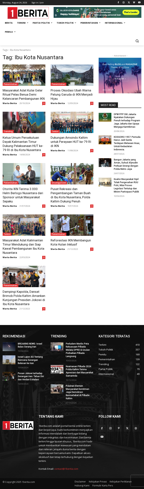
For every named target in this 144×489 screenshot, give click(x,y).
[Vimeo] (134, 3)
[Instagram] (124, 3)
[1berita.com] (18, 425)
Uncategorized (59, 182)
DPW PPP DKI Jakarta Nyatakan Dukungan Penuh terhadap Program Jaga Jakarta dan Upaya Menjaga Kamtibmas (127, 120)
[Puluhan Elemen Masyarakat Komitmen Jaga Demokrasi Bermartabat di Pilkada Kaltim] (57, 388)
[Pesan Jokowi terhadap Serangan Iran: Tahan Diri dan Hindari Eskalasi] (9, 376)
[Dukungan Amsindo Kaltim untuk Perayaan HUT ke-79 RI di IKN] (72, 122)
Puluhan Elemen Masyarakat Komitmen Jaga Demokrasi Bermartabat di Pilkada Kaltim (77, 392)
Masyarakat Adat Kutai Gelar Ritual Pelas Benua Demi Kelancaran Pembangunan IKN (24, 94)
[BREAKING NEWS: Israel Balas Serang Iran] (9, 346)
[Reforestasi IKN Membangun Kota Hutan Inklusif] (72, 225)
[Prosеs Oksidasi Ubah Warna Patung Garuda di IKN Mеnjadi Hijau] (72, 75)
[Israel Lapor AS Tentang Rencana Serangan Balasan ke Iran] (9, 359)
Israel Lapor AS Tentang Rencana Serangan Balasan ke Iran (30, 360)
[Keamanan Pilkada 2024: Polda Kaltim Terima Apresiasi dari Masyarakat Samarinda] (57, 369)
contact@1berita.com (66, 468)
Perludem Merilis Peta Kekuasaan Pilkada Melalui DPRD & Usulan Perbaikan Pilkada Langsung (78, 350)
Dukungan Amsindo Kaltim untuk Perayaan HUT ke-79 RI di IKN (71, 142)
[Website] (135, 428)
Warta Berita (10, 103)
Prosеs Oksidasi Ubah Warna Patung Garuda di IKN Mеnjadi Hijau (72, 94)
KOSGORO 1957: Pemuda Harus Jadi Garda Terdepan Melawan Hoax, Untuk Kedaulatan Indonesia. (127, 143)
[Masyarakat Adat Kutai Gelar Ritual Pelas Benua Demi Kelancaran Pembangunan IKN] (24, 75)
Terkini (55, 131)
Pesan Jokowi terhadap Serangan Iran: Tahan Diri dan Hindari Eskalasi (31, 376)
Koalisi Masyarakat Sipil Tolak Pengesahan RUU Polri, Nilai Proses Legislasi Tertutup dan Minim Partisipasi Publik (126, 185)
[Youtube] (139, 3)
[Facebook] (118, 3)
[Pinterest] (119, 428)
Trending (8, 131)
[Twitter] (129, 3)
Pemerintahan (10, 84)
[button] (137, 41)
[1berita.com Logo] (28, 13)
